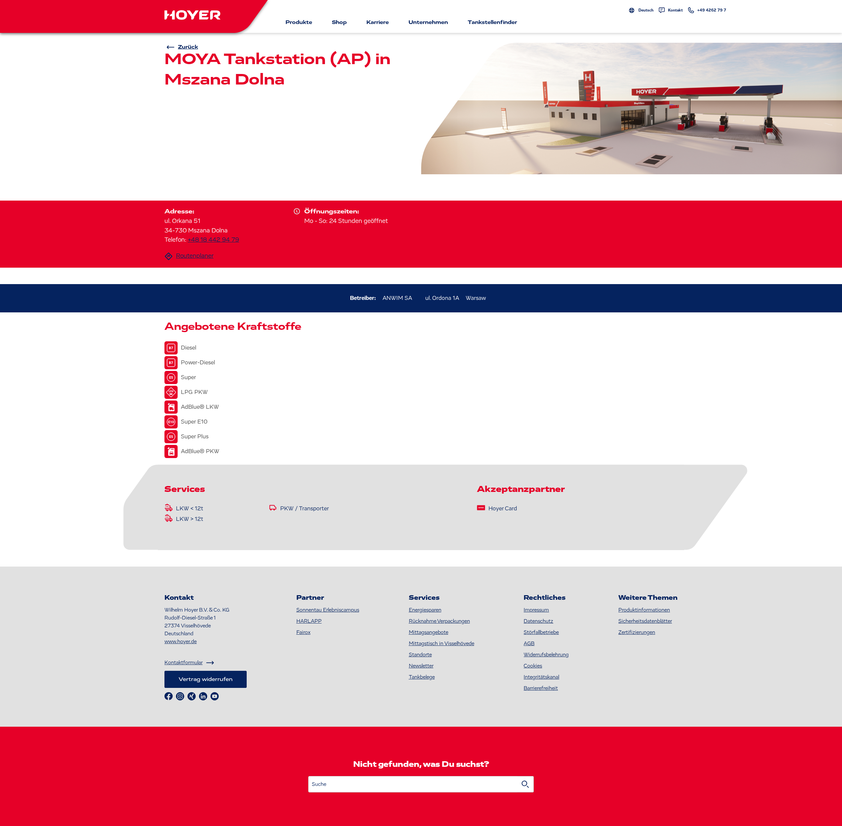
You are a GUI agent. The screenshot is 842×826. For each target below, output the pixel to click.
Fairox (303, 632)
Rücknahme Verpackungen (439, 621)
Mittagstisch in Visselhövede (441, 643)
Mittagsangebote (428, 632)
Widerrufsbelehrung (546, 654)
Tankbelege (422, 677)
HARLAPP (309, 621)
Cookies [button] (533, 665)
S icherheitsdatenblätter (645, 621)
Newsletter (421, 665)
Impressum (536, 610)
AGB (529, 643)
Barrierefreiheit (541, 688)
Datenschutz (538, 621)
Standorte (420, 654)
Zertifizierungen (636, 632)
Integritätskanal (541, 677)
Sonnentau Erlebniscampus (327, 610)
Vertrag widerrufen (206, 679)
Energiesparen (425, 610)
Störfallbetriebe (541, 632)
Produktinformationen (644, 610)
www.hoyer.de (180, 641)
